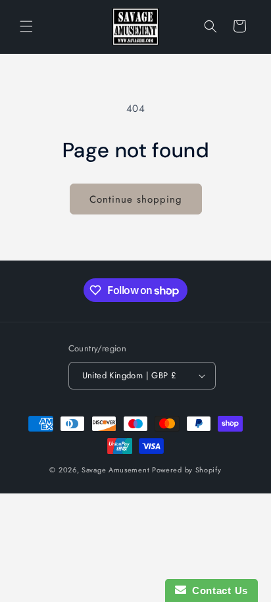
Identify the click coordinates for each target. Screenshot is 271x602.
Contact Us (217, 590)
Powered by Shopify (187, 469)
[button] (26, 26)
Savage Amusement (115, 469)
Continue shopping (135, 199)
